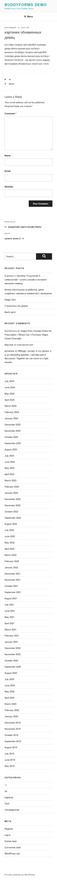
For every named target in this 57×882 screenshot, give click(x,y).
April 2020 (9, 697)
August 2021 (11, 598)
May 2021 (9, 617)
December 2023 (13, 424)
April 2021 (9, 623)
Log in (7, 834)
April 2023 (9, 474)
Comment (10, 113)
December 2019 (13, 722)
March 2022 (10, 554)
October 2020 (11, 660)
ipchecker (9, 350)
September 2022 (13, 517)
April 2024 (9, 399)
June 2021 (10, 610)
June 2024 (10, 387)
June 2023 (10, 461)
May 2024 (9, 393)
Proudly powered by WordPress (20, 874)
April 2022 (9, 548)
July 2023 (9, 455)
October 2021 (11, 585)
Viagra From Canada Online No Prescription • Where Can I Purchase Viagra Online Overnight (28, 334)
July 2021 (9, 604)
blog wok (9, 344)
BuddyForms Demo (26, 4)
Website (9, 186)
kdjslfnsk (9, 797)
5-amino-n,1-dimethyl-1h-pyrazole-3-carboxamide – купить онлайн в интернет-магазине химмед (26, 279)
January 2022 (11, 567)
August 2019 (11, 747)
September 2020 (13, 666)
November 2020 (13, 654)
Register (9, 828)
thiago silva (10, 299)
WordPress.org (12, 853)
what (12, 84)
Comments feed (13, 847)
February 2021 (12, 635)
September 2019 (13, 741)
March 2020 (10, 703)
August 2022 (11, 523)
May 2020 (9, 691)
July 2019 (9, 753)
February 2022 (12, 561)
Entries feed (10, 841)
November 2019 (13, 728)
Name (8, 155)
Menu (30, 16)
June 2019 (10, 759)
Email (7, 171)
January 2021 (11, 641)
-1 (6, 784)
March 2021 (10, 629)
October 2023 (11, 436)
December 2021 (13, 573)
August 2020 (11, 672)
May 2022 (9, 542)
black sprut (10, 312)
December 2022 (13, 499)
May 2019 (9, 766)
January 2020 (11, 716)
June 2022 (10, 536)
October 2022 (11, 511)
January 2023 (11, 492)
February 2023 (12, 486)
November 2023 (13, 430)
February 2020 (12, 710)
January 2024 (11, 418)
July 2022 (9, 530)
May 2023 (9, 467)
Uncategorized (12, 809)
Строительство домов (16, 305)
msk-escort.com (25, 344)
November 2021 (13, 579)
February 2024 (12, 412)
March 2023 (10, 480)
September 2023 (13, 443)
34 (10, 79)
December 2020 (13, 648)
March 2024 (10, 405)
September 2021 (13, 592)
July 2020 (9, 679)
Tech (7, 803)
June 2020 (10, 685)
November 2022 (13, 505)
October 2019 (11, 735)
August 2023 (11, 449)
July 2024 (9, 381)
